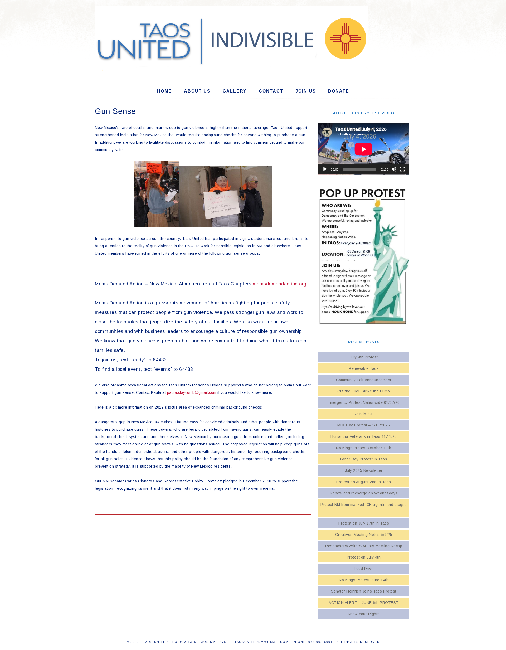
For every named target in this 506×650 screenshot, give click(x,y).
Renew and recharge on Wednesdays (364, 493)
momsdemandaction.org (279, 284)
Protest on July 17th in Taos (363, 523)
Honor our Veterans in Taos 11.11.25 (363, 436)
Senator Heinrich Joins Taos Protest (363, 591)
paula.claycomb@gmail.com (191, 392)
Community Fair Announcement (363, 380)
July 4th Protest (364, 357)
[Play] (325, 169)
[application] (363, 149)
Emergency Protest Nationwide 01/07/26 (364, 402)
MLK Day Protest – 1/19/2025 (363, 425)
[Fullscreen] (402, 169)
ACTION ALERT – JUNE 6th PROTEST (364, 602)
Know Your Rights (364, 614)
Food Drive (363, 568)
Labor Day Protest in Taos (363, 459)
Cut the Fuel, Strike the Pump (363, 391)
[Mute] (394, 169)
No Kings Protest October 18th (363, 448)
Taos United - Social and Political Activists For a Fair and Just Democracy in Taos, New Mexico (253, 40)
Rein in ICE (364, 414)
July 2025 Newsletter (364, 470)
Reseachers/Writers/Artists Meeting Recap (363, 546)
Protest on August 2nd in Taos (363, 482)
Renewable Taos (364, 368)
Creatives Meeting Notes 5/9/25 (363, 534)
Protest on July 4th (364, 557)
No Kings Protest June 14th (363, 580)
